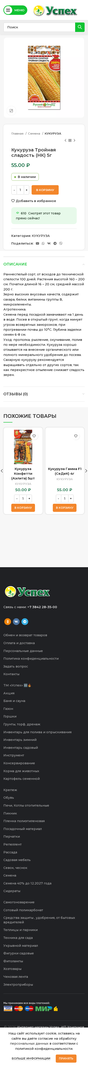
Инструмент (13, 755)
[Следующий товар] (74, 140)
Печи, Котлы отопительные (26, 805)
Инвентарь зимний (20, 740)
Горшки (9, 716)
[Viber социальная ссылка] (61, 243)
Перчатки (11, 836)
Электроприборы (18, 985)
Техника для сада (18, 938)
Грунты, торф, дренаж (21, 724)
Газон (8, 709)
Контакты (11, 674)
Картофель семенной (21, 779)
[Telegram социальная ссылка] (55, 243)
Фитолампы (13, 961)
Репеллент (12, 844)
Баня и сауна (14, 701)
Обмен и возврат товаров (25, 635)
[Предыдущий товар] (65, 140)
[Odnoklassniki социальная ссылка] (7, 621)
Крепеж (10, 790)
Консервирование (19, 763)
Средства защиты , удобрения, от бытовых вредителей (39, 920)
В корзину (45, 190)
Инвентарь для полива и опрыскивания (37, 732)
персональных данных (29, 1043)
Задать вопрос (15, 666)
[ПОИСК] (80, 27)
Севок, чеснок (15, 868)
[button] (23, 508)
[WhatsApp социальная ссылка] (43, 243)
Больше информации (31, 1058)
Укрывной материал (20, 946)
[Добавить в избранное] (34, 436)
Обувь (8, 798)
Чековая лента (15, 977)
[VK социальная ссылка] (49, 243)
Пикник (10, 813)
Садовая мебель (17, 860)
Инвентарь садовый (20, 748)
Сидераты (11, 891)
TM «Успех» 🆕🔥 (17, 685)
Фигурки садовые (18, 953)
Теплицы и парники (20, 930)
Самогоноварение (19, 902)
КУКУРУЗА (53, 133)
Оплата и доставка (19, 643)
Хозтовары (12, 969)
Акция (8, 693)
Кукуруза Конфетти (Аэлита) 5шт (23, 473)
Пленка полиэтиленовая (24, 821)
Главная (17, 133)
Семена (34, 133)
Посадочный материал (22, 829)
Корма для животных (21, 771)
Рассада (10, 852)
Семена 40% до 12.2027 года (27, 883)
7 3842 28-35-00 (43, 607)
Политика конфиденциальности (31, 659)
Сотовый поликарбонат (23, 910)
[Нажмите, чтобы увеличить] (11, 110)
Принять (66, 1058)
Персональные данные (23, 651)
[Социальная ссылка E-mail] (37, 243)
